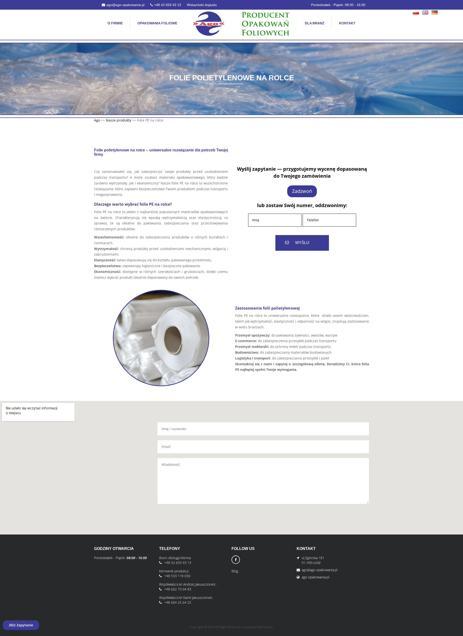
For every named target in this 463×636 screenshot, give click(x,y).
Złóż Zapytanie (21, 625)
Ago (97, 120)
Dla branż (314, 23)
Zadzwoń (302, 191)
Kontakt (347, 23)
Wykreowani (265, 627)
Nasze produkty (118, 120)
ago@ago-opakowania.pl (125, 5)
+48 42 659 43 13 (167, 5)
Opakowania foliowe (157, 23)
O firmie (115, 23)
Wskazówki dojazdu (202, 5)
